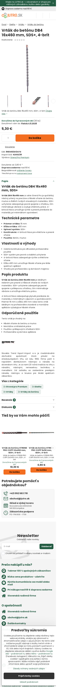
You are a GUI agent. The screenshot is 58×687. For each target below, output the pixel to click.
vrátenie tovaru (24, 170)
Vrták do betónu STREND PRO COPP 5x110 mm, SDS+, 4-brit (41, 450)
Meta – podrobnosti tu (41, 653)
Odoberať (46, 546)
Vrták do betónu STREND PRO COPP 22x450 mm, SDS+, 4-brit (14, 450)
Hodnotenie (7, 39)
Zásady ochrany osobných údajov (29, 668)
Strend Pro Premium (19, 157)
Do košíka (35, 138)
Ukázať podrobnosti (29, 682)
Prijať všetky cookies (29, 676)
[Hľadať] (39, 15)
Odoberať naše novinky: (28, 539)
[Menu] (53, 15)
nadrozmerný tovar (24, 173)
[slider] (19, 40)
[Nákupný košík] (46, 15)
